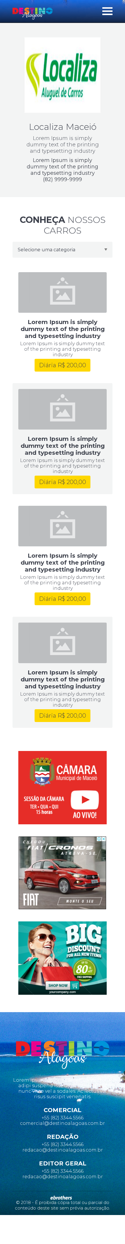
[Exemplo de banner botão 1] (62, 787)
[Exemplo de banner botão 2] (62, 958)
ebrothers (61, 1198)
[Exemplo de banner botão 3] (62, 873)
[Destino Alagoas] (32, 14)
